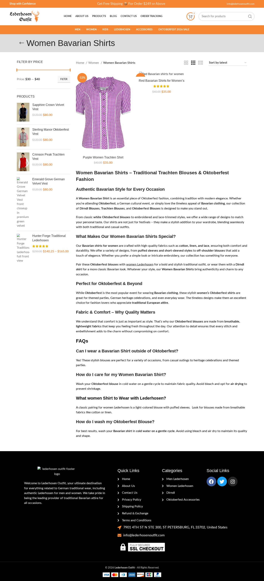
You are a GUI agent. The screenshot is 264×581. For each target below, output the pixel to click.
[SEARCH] (250, 16)
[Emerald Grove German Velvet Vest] (23, 202)
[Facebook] (211, 481)
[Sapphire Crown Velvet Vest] (23, 112)
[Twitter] (222, 481)
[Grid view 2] (186, 63)
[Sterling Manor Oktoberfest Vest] (23, 137)
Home (80, 62)
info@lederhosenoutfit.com (241, 4)
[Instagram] (233, 481)
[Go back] (21, 43)
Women (94, 62)
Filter (63, 79)
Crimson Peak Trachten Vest (48, 156)
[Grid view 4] (200, 63)
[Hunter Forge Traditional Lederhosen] (23, 248)
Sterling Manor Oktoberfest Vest (50, 131)
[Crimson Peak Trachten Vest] (23, 161)
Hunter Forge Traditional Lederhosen (49, 238)
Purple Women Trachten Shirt (103, 157)
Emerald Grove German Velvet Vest (48, 181)
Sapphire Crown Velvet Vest (48, 107)
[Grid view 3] (193, 63)
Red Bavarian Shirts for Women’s (161, 80)
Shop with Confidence (22, 4)
